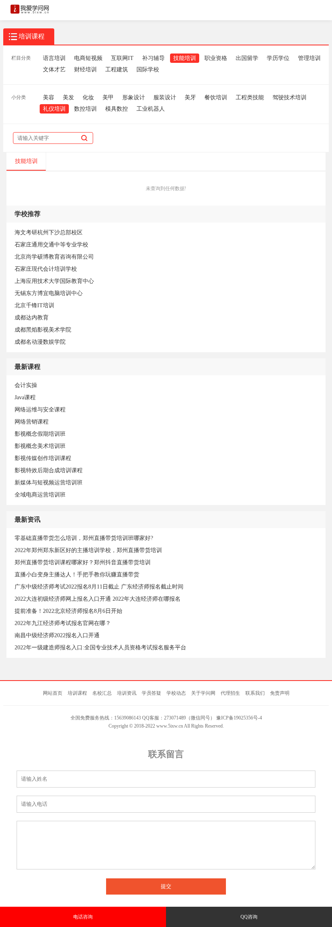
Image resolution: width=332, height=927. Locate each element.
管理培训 (309, 58)
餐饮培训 (215, 97)
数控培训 (85, 109)
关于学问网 (203, 693)
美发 (68, 97)
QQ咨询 (249, 917)
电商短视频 (88, 58)
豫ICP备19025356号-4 (239, 718)
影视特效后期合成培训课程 (49, 470)
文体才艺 (54, 69)
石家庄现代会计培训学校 (46, 269)
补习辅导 (153, 58)
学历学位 (278, 58)
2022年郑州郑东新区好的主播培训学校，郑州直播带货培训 (88, 550)
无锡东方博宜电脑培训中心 (49, 293)
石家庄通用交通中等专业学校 (51, 245)
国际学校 (147, 69)
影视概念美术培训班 (40, 446)
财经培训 (85, 69)
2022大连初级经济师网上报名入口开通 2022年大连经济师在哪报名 (98, 599)
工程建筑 (116, 69)
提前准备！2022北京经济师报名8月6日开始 (68, 611)
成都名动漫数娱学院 (40, 342)
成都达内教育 (32, 318)
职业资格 (215, 58)
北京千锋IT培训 (34, 305)
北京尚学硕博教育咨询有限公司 (54, 257)
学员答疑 (151, 693)
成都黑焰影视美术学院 (43, 330)
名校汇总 (102, 693)
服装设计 (164, 97)
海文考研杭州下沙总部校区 (49, 232)
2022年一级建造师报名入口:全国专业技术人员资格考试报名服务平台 (100, 647)
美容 (48, 97)
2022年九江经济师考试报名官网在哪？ (63, 623)
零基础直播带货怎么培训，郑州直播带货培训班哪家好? (84, 538)
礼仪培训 (54, 109)
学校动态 (176, 693)
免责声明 (279, 693)
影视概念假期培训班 (40, 434)
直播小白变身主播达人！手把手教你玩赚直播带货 (77, 575)
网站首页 (52, 693)
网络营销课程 (32, 422)
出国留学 (247, 58)
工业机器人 (150, 109)
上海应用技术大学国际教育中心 (54, 281)
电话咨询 (83, 917)
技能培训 (184, 58)
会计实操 (26, 385)
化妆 (88, 97)
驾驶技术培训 (289, 97)
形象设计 (133, 97)
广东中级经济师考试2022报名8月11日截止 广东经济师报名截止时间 (99, 587)
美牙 (190, 97)
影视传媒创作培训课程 (43, 458)
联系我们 (255, 693)
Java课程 (25, 397)
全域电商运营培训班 (40, 495)
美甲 (108, 97)
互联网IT (122, 58)
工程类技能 (250, 97)
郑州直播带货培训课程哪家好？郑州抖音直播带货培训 (83, 562)
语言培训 (54, 58)
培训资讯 (126, 693)
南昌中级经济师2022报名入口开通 (57, 635)
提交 (166, 886)
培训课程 (77, 693)
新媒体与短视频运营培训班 (49, 483)
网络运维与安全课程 (40, 410)
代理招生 (230, 693)
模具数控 (116, 109)
